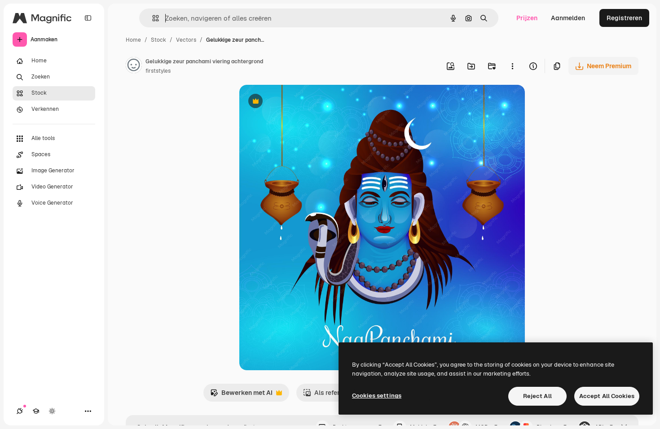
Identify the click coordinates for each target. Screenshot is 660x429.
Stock (158, 40)
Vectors (186, 40)
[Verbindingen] (20, 411)
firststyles (158, 70)
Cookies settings (376, 395)
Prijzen (526, 18)
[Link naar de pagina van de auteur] (134, 66)
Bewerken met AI (241, 395)
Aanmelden (568, 18)
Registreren (624, 18)
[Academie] (36, 411)
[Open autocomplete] (152, 18)
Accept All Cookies (606, 396)
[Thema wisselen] (52, 411)
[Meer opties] (512, 66)
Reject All (537, 396)
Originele (298, 102)
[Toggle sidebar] (88, 18)
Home (133, 40)
